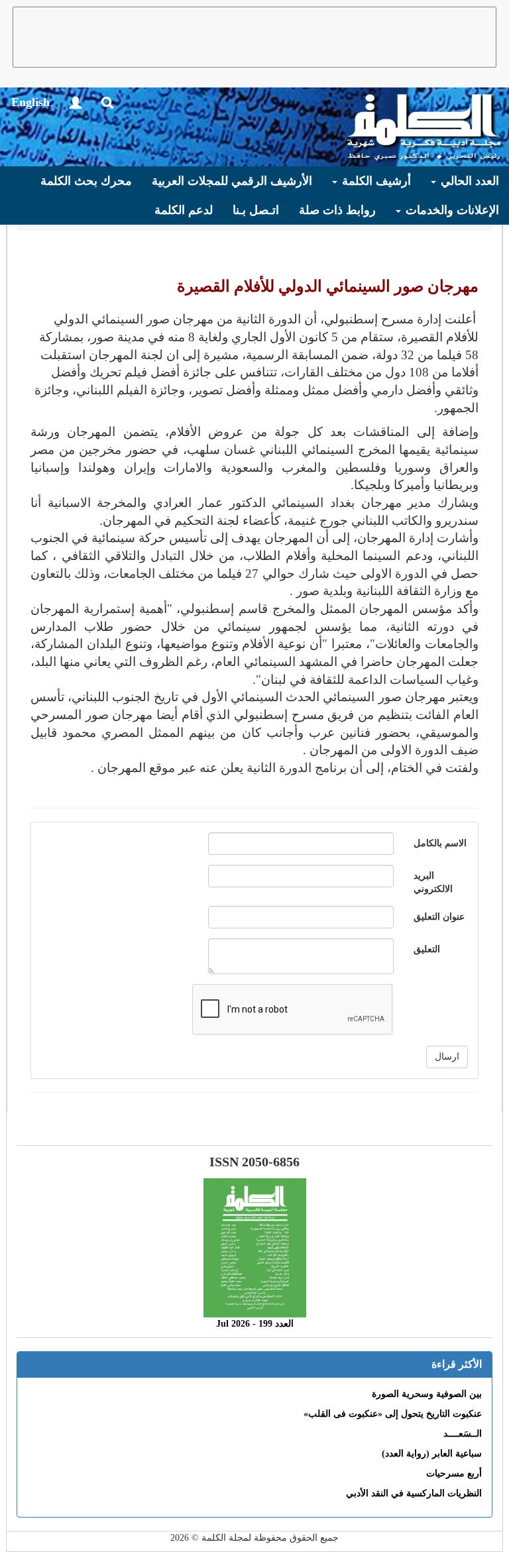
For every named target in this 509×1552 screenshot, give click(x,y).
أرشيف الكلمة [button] (375, 181)
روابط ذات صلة (337, 210)
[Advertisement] (254, 37)
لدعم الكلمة (183, 210)
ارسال (447, 1057)
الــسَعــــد (462, 1434)
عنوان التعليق (439, 917)
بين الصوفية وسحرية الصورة (427, 1394)
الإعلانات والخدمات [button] (450, 210)
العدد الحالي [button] (468, 181)
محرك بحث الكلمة (86, 181)
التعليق (427, 949)
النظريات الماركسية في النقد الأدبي (414, 1493)
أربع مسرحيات (454, 1473)
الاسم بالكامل (440, 843)
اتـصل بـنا (256, 210)
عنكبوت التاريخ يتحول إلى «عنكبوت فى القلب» (393, 1414)
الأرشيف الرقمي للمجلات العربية (232, 181)
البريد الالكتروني (433, 882)
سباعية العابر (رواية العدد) (432, 1454)
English (30, 102)
